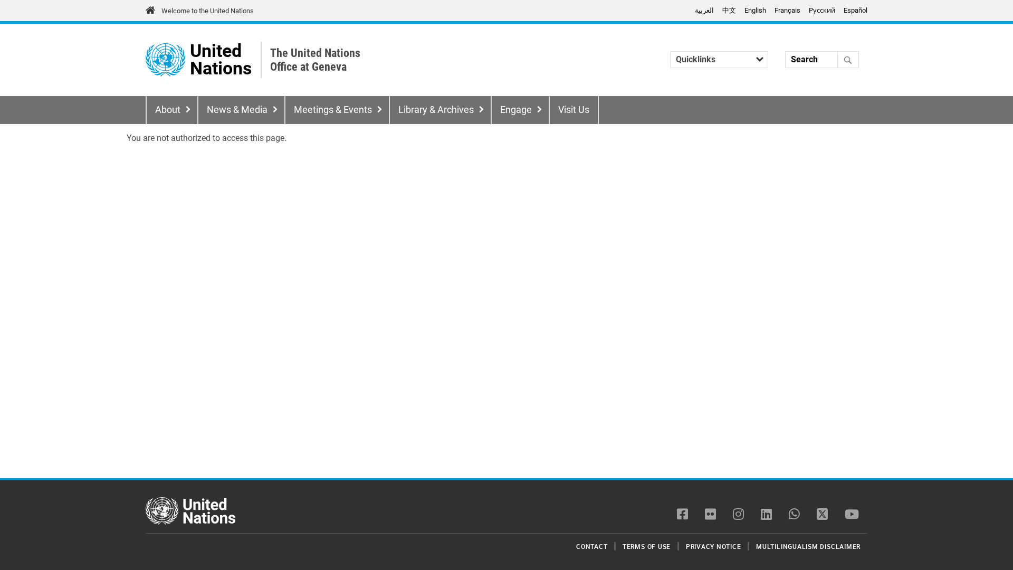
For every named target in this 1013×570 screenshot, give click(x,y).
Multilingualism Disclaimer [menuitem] (808, 546)
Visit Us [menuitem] (573, 109)
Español (855, 10)
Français (787, 10)
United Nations (221, 60)
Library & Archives (436, 109)
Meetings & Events (333, 109)
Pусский (822, 10)
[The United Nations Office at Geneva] (165, 60)
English (755, 10)
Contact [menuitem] (591, 546)
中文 (729, 10)
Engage (516, 109)
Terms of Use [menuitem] (647, 546)
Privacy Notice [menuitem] (713, 546)
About (167, 109)
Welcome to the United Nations (207, 11)
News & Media (237, 109)
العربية (704, 10)
